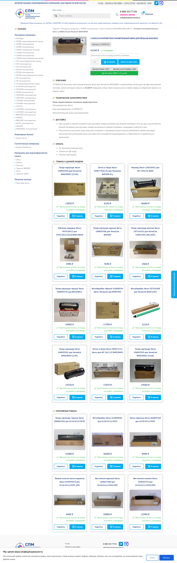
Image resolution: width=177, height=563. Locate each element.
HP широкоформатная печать (28, 84)
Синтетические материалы (27, 143)
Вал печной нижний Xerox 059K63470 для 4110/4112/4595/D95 (145, 481)
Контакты (141, 3)
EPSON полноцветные (25, 72)
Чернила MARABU (23, 168)
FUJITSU (19, 106)
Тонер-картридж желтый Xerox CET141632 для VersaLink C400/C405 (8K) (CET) (145, 231)
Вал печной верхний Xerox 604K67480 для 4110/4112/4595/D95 (107, 481)
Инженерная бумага (24, 134)
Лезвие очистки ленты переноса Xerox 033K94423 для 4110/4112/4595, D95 (69, 481)
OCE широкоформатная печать (28, 61)
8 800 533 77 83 (128, 11)
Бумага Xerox (21, 138)
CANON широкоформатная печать (30, 58)
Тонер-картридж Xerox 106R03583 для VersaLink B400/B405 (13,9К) (69, 170)
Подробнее (61, 216)
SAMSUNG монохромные (26, 98)
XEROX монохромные (25, 47)
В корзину (111, 62)
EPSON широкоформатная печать (29, 75)
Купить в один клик (129, 62)
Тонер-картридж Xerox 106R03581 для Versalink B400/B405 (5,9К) (69, 352)
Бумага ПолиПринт (23, 147)
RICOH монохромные (24, 69)
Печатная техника (23, 179)
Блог (149, 3)
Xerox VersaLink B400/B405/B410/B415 (116, 28)
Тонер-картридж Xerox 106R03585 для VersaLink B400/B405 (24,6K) (145, 352)
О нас (100, 3)
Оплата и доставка (113, 3)
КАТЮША (20, 38)
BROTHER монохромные (26, 115)
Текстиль (19, 165)
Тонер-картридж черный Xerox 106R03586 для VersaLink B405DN (107, 231)
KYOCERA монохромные (26, 89)
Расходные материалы (25, 35)
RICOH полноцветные (24, 123)
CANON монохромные (25, 52)
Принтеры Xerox (22, 183)
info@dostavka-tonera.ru (130, 17)
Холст (18, 171)
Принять (166, 558)
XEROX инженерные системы (28, 50)
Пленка (19, 162)
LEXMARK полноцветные (26, 112)
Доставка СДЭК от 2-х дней (115, 73)
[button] (83, 40)
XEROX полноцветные (25, 44)
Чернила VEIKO (22, 174)
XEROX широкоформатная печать (29, 41)
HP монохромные (23, 81)
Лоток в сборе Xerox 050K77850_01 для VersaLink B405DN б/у (107, 170)
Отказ (152, 558)
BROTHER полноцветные (26, 120)
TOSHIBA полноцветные (25, 103)
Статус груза (129, 3)
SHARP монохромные (24, 92)
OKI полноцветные (23, 64)
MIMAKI (19, 117)
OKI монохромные (23, 67)
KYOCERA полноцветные (26, 86)
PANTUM (19, 126)
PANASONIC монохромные (26, 129)
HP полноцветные (23, 78)
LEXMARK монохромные (26, 109)
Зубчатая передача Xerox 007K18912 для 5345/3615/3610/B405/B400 (69, 231)
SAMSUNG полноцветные (26, 95)
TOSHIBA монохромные (25, 100)
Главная (56, 28)
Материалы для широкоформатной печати (31, 154)
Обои (18, 160)
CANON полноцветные (25, 55)
